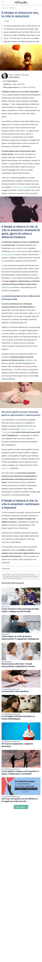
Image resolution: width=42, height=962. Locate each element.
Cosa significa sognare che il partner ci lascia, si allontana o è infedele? (20, 772)
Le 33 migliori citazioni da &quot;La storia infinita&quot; (18, 717)
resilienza (29, 360)
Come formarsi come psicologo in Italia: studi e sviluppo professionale (20, 610)
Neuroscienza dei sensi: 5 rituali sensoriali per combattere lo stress (18, 665)
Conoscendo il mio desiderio (15, 691)
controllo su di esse (20, 187)
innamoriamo (7, 254)
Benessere (5, 8)
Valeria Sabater (14, 77)
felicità (5, 287)
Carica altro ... (21, 807)
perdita (36, 313)
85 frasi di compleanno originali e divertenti (17, 745)
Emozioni (13, 8)
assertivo (5, 468)
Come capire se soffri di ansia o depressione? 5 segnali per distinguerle (20, 637)
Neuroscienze (6, 661)
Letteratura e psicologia (11, 689)
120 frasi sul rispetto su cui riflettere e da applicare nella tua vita (20, 800)
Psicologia (5, 606)
